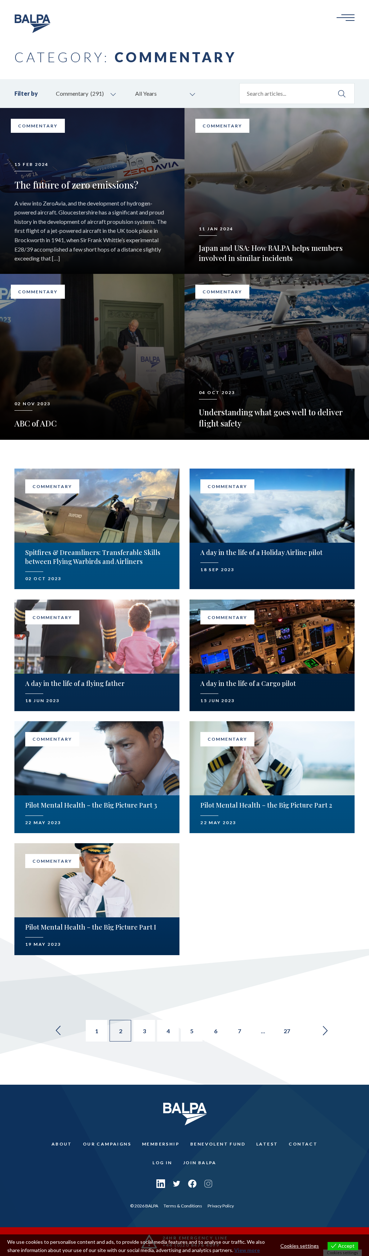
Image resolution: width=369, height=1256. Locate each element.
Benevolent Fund (217, 1144)
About (62, 1144)
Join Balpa (200, 1162)
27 (287, 1030)
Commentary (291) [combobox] (80, 93)
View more (247, 1250)
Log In (162, 1162)
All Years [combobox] (146, 93)
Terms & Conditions (183, 1205)
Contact (303, 1144)
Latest (267, 1144)
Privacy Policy (221, 1205)
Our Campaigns (107, 1144)
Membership (160, 1144)
